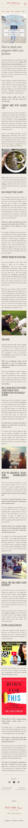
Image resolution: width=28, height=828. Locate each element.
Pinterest (20, 820)
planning (4, 184)
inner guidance (5, 383)
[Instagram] (9, 782)
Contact (14, 801)
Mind (12, 11)
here (16, 729)
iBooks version (16, 721)
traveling (7, 355)
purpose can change (10, 613)
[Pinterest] (18, 782)
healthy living (5, 135)
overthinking (5, 266)
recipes (10, 247)
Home (3, 11)
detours (24, 594)
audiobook (6, 723)
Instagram (7, 820)
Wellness (17, 11)
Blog (8, 11)
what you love (22, 119)
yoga (3, 540)
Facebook (14, 820)
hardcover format (21, 719)
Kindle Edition (6, 721)
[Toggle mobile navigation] (25, 3)
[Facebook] (14, 782)
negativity (23, 402)
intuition (14, 274)
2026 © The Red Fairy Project (14, 813)
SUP (6, 299)
